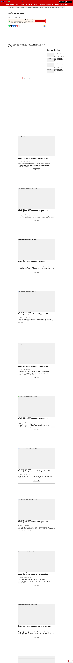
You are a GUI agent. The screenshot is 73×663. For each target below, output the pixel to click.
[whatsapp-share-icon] (9, 26)
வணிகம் (57, 4)
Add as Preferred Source (40, 21)
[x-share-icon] (11, 26)
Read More (36, 169)
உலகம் (17, 4)
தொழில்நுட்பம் (49, 4)
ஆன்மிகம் (36, 4)
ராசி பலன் (42, 4)
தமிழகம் (7, 4)
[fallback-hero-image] (50, 55)
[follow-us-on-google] (44, 26)
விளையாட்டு (29, 4)
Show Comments (27, 78)
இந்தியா (12, 4)
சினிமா (22, 4)
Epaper (71, 661)
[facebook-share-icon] (13, 26)
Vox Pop (66, 4)
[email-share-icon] (17, 26)
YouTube (62, 4)
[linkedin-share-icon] (15, 26)
